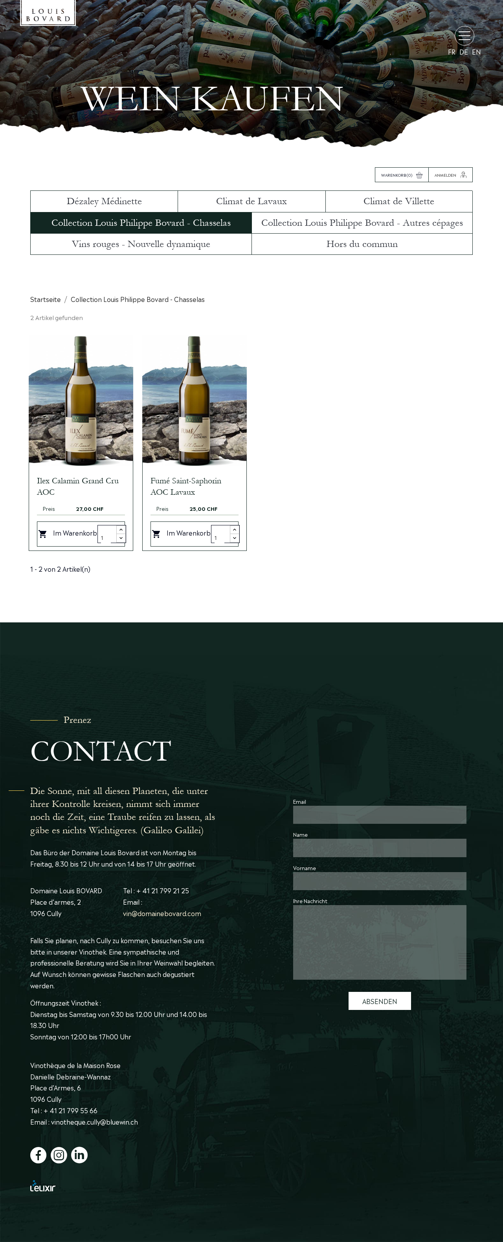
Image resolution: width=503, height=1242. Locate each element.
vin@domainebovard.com (162, 913)
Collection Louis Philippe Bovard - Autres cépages (362, 223)
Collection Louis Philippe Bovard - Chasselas (141, 223)
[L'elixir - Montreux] (123, 1185)
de (463, 52)
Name (300, 834)
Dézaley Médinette (104, 201)
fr (451, 52)
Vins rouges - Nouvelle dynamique (141, 244)
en (476, 52)
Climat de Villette (398, 201)
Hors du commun (362, 244)
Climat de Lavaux (251, 201)
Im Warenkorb (67, 533)
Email (299, 801)
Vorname (304, 867)
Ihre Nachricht (310, 900)
